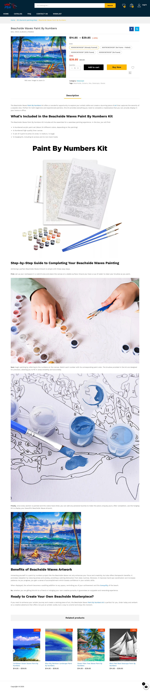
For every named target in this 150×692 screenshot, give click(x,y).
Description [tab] (72, 95)
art (115, 105)
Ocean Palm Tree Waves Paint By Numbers (89, 664)
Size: (71, 44)
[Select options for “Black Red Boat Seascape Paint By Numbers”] (115, 659)
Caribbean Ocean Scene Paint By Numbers (25, 664)
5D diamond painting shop (27, 20)
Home (6, 14)
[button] (84, 47)
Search (110, 5)
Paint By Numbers (34, 105)
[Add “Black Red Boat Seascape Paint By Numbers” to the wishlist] (125, 659)
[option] (27, 650)
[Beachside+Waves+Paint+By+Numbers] (137, 29)
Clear (71, 55)
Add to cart (93, 67)
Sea (90, 83)
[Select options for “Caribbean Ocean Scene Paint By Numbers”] (19, 659)
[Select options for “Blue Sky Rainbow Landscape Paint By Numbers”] (51, 659)
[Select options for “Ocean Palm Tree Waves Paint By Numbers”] (83, 659)
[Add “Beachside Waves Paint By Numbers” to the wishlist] (133, 67)
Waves (102, 83)
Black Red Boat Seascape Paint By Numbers (123, 664)
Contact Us (42, 14)
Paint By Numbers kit (96, 602)
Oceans (85, 83)
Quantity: (72, 65)
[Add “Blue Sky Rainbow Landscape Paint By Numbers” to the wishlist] (61, 659)
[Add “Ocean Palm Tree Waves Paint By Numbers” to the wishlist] (93, 659)
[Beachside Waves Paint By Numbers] (131, 29)
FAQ (29, 14)
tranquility (104, 585)
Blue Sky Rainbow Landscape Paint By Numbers (58, 664)
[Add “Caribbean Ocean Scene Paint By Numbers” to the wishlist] (29, 659)
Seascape (80, 81)
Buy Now (116, 67)
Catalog (18, 14)
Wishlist (57, 14)
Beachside (77, 83)
